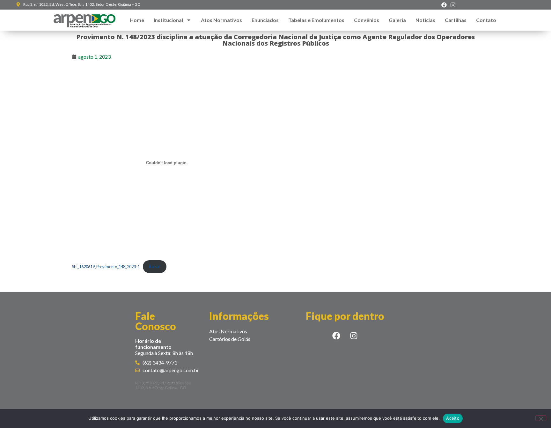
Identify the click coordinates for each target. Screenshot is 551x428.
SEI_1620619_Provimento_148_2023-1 (106, 266)
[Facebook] (444, 5)
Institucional (168, 20)
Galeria (397, 20)
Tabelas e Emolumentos (316, 20)
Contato (486, 20)
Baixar (154, 266)
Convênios (366, 20)
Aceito (452, 418)
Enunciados (265, 20)
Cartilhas (456, 20)
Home (137, 20)
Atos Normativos (221, 20)
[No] (540, 418)
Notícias (425, 20)
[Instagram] (453, 5)
